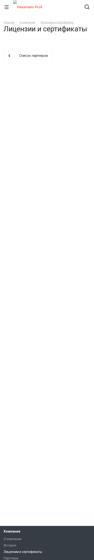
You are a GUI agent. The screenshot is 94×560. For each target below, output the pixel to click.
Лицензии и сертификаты (23, 552)
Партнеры (11, 558)
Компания (12, 531)
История (10, 545)
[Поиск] (87, 7)
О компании (12, 539)
